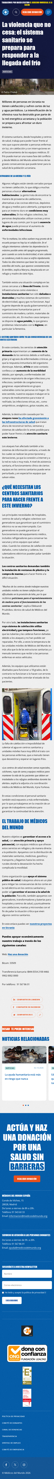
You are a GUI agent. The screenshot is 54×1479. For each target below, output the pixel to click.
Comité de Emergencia (13, 1449)
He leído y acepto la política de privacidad (24, 1292)
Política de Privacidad (13, 1416)
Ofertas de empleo (11, 1443)
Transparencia (9, 1436)
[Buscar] (16, 12)
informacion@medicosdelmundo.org (28, 1216)
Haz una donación (18, 954)
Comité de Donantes (12, 1423)
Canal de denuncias (12, 1429)
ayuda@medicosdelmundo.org (25, 1247)
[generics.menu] (48, 12)
